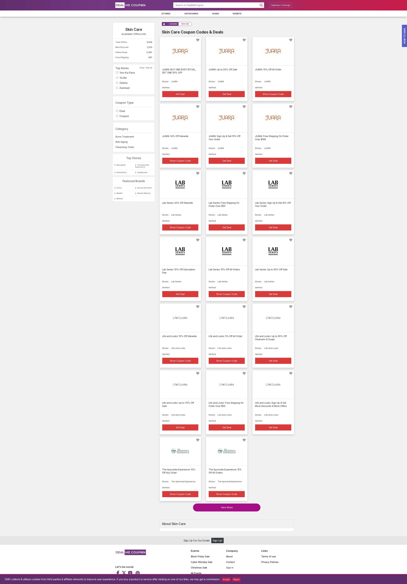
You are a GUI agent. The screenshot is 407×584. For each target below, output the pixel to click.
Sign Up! (217, 540)
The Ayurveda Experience (142, 166)
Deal (122, 111)
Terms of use (268, 556)
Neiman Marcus (144, 193)
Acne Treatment (124, 136)
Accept (226, 579)
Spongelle (120, 165)
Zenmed (124, 88)
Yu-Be (123, 77)
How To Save (404, 36)
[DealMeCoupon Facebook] (118, 573)
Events (237, 13)
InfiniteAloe (121, 172)
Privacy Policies (270, 562)
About (229, 556)
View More (227, 507)
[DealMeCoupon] (130, 554)
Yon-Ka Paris (127, 72)
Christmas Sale (199, 567)
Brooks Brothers (144, 188)
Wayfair (119, 193)
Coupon (124, 116)
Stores (166, 13)
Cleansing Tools (124, 147)
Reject (236, 579)
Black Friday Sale (200, 556)
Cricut (119, 188)
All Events (196, 573)
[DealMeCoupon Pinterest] (137, 573)
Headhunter (142, 172)
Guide (215, 13)
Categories (191, 13)
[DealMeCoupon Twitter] (124, 573)
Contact (230, 562)
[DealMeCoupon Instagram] (130, 573)
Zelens (123, 82)
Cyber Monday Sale (201, 562)
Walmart (119, 198)
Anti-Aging (121, 141)
